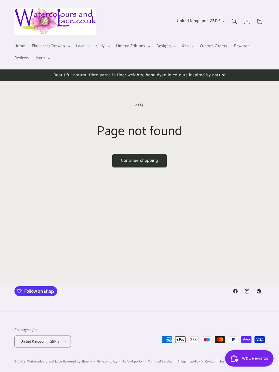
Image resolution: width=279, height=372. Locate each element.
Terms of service (160, 361)
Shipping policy (189, 361)
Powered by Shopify (77, 361)
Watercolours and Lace (44, 361)
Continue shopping (139, 160)
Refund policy (133, 361)
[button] (51, 46)
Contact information (220, 361)
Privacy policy (107, 361)
